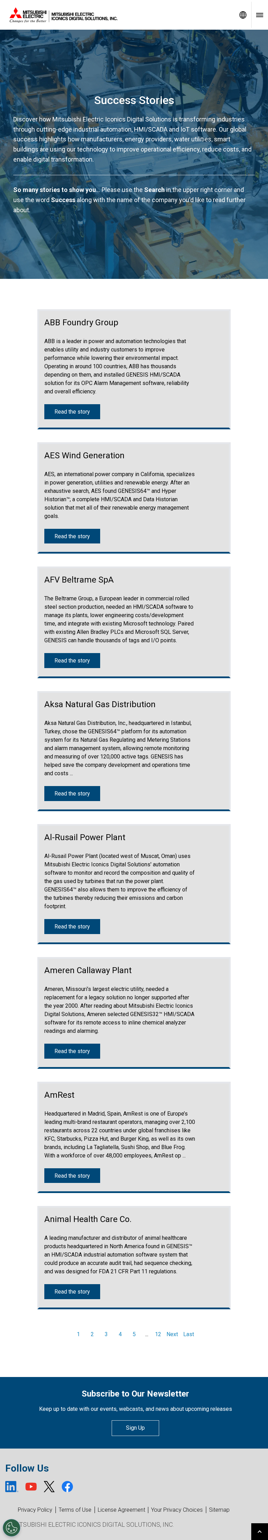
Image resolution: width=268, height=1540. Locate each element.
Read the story (72, 412)
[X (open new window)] (49, 1486)
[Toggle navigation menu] (259, 15)
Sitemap (219, 1509)
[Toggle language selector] (242, 15)
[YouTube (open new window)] (31, 1486)
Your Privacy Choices (177, 1510)
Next (172, 1334)
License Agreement (121, 1509)
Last (188, 1334)
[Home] (117, 15)
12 (158, 1334)
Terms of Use (75, 1509)
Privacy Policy (35, 1509)
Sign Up (135, 1427)
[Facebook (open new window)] (67, 1486)
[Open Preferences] (11, 1528)
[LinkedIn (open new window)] (11, 1486)
